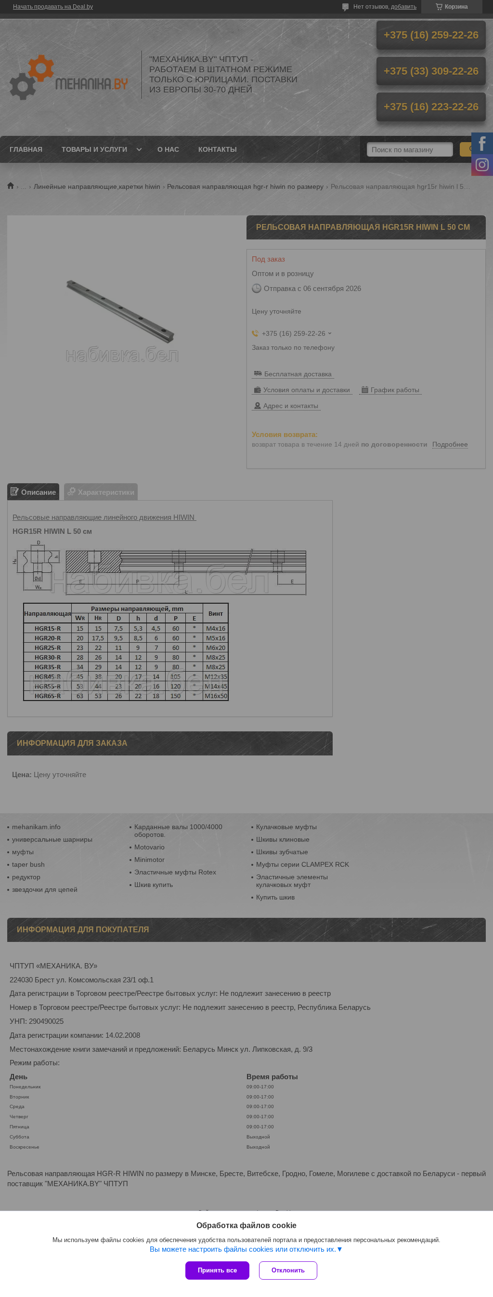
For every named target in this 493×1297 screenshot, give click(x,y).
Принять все (217, 1270)
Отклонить (288, 1270)
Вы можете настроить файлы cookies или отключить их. (243, 1249)
